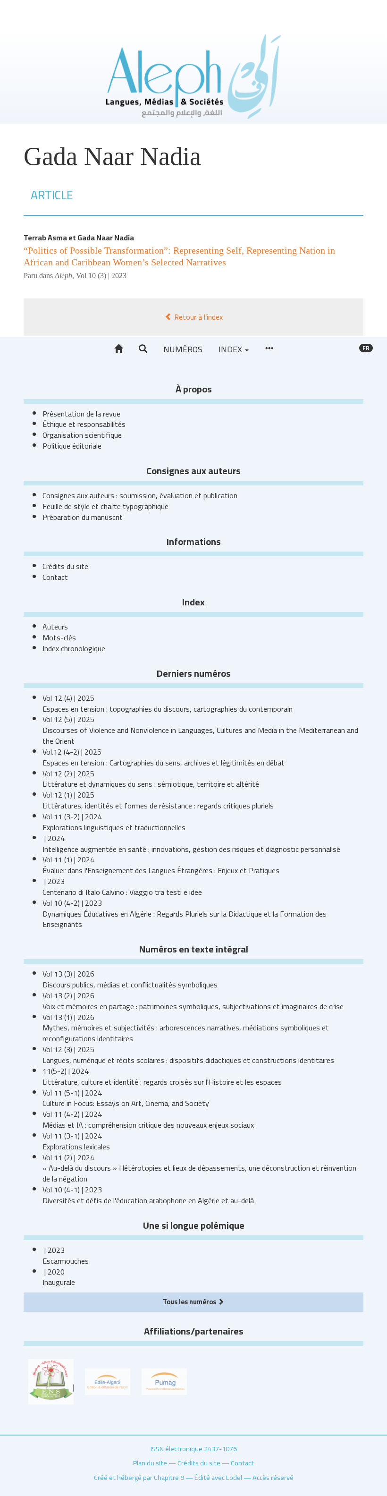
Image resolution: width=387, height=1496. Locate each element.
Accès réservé (273, 1477)
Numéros (182, 349)
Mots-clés (59, 637)
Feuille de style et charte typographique (105, 506)
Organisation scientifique (82, 435)
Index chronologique (73, 648)
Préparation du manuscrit (82, 517)
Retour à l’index (197, 317)
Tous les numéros (190, 1301)
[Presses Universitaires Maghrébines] (164, 1381)
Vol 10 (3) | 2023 (101, 276)
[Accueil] (118, 349)
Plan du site (150, 1462)
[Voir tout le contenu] (269, 349)
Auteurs (55, 627)
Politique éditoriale (71, 446)
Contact (55, 577)
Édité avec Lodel (218, 1477)
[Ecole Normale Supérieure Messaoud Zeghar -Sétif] (51, 1381)
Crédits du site (65, 566)
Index (231, 349)
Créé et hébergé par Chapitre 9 (139, 1477)
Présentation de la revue (81, 414)
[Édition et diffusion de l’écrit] (107, 1381)
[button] (143, 349)
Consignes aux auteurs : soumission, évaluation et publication (139, 495)
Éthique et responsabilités (84, 424)
